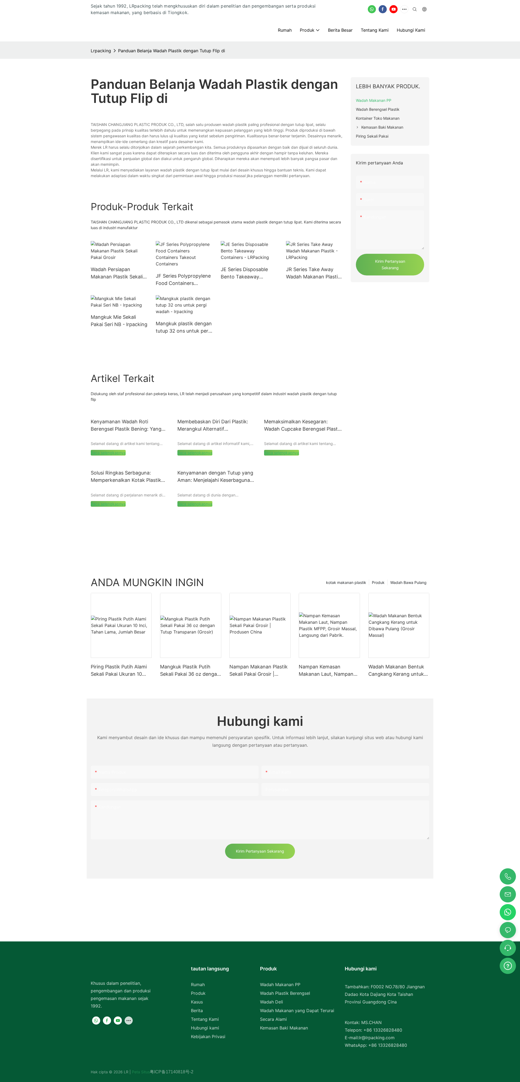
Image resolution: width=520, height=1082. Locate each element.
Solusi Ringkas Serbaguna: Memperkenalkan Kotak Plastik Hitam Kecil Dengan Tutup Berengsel (126, 477)
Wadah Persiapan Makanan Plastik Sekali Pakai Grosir (117, 273)
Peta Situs (140, 1072)
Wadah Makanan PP (280, 984)
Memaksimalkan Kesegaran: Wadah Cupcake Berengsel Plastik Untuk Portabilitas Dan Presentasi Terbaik (303, 426)
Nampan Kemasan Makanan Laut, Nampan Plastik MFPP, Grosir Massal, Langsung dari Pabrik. (326, 671)
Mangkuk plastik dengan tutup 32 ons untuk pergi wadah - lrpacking (184, 327)
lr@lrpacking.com (377, 1037)
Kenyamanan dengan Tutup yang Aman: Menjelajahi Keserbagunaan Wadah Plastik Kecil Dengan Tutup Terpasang (216, 477)
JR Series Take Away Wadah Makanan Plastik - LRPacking (313, 273)
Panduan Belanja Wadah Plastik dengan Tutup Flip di (171, 50)
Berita (197, 1010)
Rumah (198, 984)
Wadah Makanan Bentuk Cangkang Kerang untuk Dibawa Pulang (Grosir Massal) (396, 671)
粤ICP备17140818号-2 (171, 1072)
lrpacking (101, 50)
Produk (378, 582)
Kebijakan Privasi (208, 1036)
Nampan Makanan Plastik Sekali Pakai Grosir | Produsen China (258, 671)
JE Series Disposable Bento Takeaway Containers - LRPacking (248, 273)
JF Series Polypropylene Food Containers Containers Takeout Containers (183, 280)
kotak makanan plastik (346, 582)
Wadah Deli (271, 1002)
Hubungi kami (205, 1028)
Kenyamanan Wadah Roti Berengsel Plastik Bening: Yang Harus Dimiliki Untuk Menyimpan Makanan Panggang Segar (128, 426)
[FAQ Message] (508, 965)
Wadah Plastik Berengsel (285, 993)
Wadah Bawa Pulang (408, 582)
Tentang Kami (205, 1019)
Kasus (197, 1002)
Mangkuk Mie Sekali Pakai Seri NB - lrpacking (119, 320)
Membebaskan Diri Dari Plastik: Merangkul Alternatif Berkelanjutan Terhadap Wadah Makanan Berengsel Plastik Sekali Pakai (215, 426)
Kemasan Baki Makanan (284, 1028)
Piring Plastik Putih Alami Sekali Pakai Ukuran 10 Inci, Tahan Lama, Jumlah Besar (120, 671)
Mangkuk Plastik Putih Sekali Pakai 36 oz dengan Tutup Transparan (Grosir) (190, 671)
